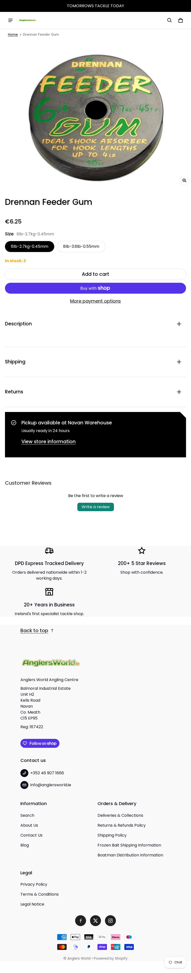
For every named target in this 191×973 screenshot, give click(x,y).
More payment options (95, 301)
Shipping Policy (112, 835)
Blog (24, 845)
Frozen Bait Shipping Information (129, 845)
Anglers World (79, 958)
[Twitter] (95, 920)
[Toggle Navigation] (10, 20)
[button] (169, 20)
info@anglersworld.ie (50, 785)
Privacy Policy (33, 884)
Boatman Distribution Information (130, 855)
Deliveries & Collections (120, 815)
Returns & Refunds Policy (121, 825)
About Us (29, 825)
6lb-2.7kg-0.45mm (29, 246)
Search (27, 815)
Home (13, 34)
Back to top (34, 630)
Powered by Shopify (111, 958)
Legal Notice (32, 904)
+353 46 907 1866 (47, 773)
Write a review (96, 507)
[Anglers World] (27, 20)
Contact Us (31, 835)
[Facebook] (80, 920)
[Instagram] (110, 920)
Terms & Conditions (39, 894)
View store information (48, 441)
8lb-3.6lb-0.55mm (81, 246)
